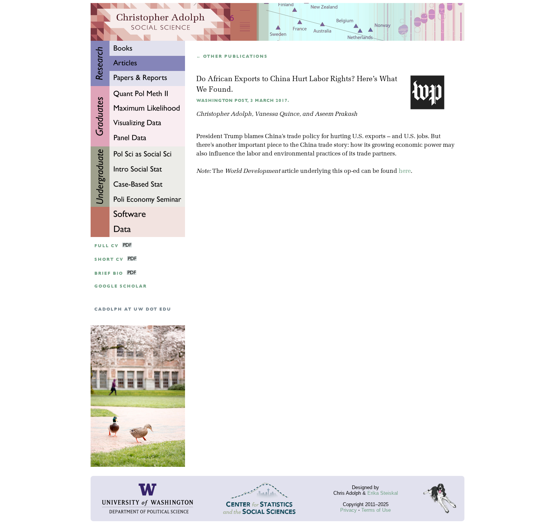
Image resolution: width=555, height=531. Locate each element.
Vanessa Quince (277, 114)
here (405, 171)
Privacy (348, 510)
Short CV (108, 259)
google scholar (120, 286)
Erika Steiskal (382, 493)
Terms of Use (376, 510)
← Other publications (232, 56)
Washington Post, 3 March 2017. (242, 100)
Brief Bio (108, 273)
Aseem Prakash (336, 114)
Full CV (106, 245)
